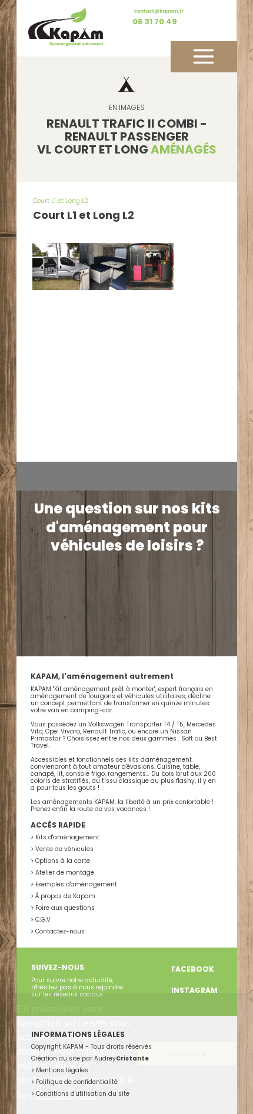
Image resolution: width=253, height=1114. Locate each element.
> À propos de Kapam (63, 896)
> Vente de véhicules (62, 849)
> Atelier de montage (62, 872)
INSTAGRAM (194, 990)
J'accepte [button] (187, 1053)
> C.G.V (41, 919)
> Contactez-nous (58, 931)
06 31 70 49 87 (154, 24)
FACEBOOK (192, 969)
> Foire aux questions (63, 907)
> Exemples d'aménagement (74, 884)
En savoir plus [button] (66, 1095)
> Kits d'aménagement (65, 837)
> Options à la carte (60, 860)
